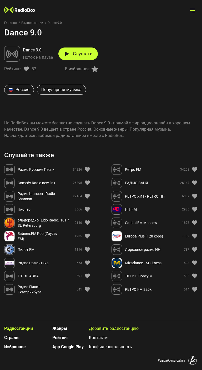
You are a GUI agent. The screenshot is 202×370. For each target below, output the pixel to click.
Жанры (59, 328)
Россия (22, 89)
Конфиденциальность (110, 346)
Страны (11, 337)
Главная (10, 23)
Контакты (98, 337)
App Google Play (68, 346)
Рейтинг (60, 337)
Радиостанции (32, 23)
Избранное (15, 346)
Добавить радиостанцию (114, 328)
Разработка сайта (171, 360)
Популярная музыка (61, 89)
